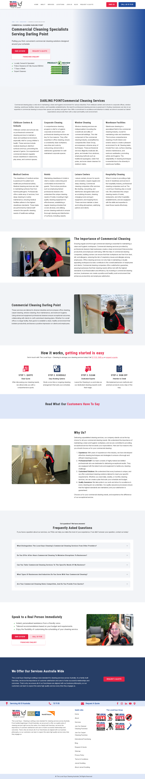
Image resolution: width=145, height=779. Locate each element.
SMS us (101, 357)
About (43, 4)
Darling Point (23, 21)
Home (36, 4)
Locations (60, 4)
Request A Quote (86, 4)
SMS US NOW (20, 51)
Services (51, 4)
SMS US (112, 4)
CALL (37, 637)
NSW (17, 21)
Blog (76, 4)
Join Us (69, 4)
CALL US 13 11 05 (127, 4)
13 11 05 (94, 357)
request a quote (111, 357)
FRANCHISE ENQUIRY (31, 57)
